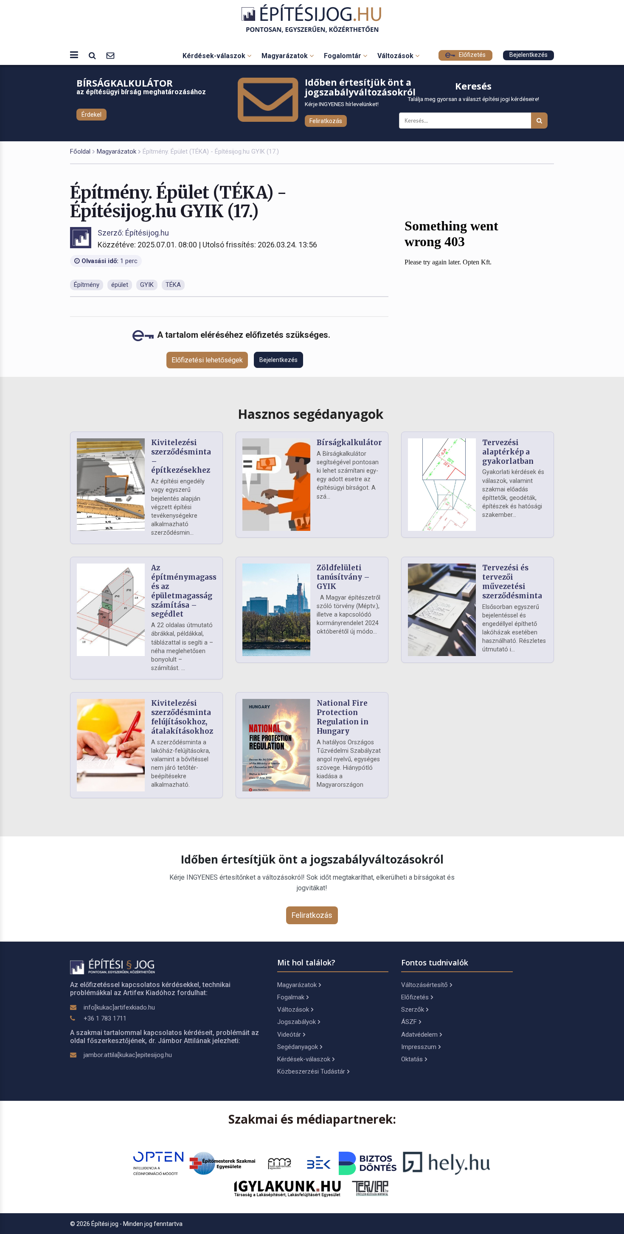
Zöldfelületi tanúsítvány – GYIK (343, 577)
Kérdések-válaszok (215, 56)
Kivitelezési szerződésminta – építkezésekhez (181, 456)
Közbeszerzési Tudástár (311, 1071)
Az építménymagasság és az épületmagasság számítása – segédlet (188, 591)
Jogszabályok (296, 1022)
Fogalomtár (343, 56)
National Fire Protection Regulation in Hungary (342, 716)
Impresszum (418, 1047)
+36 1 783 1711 (105, 1018)
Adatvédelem (419, 1034)
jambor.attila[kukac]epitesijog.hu (128, 1055)
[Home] (312, 18)
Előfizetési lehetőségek (207, 360)
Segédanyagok (297, 1047)
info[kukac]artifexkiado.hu (119, 1007)
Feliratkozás (325, 121)
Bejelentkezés (528, 55)
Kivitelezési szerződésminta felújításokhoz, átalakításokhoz (182, 716)
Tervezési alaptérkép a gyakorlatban (508, 452)
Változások (396, 56)
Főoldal (80, 151)
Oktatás (412, 1059)
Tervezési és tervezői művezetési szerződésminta (512, 581)
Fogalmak (290, 997)
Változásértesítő (424, 985)
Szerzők (412, 1009)
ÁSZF (409, 1022)
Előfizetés (471, 55)
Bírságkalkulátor (349, 442)
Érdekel (91, 114)
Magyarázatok (285, 56)
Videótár (289, 1034)
